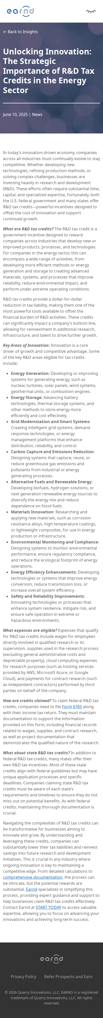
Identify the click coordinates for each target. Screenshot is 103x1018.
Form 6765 (72, 706)
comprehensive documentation (32, 877)
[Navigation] (91, 11)
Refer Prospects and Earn (68, 976)
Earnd (31, 889)
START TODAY (48, 907)
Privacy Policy (23, 976)
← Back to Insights (20, 31)
